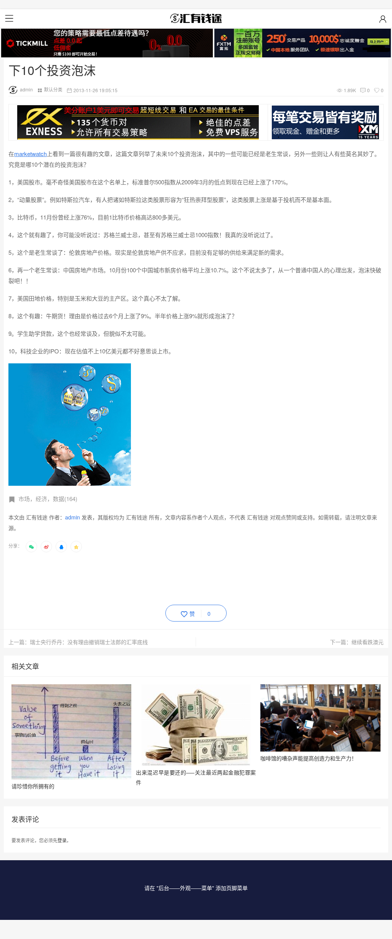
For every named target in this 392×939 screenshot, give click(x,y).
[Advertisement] (147, 577)
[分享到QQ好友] (61, 546)
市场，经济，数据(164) (47, 499)
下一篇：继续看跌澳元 (357, 642)
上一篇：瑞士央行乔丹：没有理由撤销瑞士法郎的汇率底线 (78, 642)
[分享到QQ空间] (76, 546)
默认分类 (53, 89)
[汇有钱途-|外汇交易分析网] (196, 18)
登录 (62, 840)
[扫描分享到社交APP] (31, 546)
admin (26, 89)
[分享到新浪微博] (46, 546)
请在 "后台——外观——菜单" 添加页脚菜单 (196, 888)
